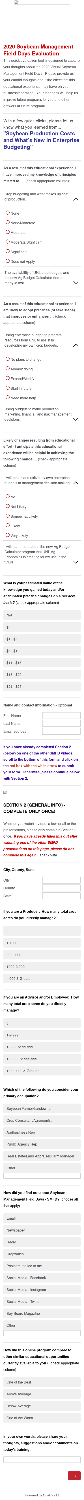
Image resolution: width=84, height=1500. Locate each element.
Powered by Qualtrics (40, 1495)
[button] (42, 198)
